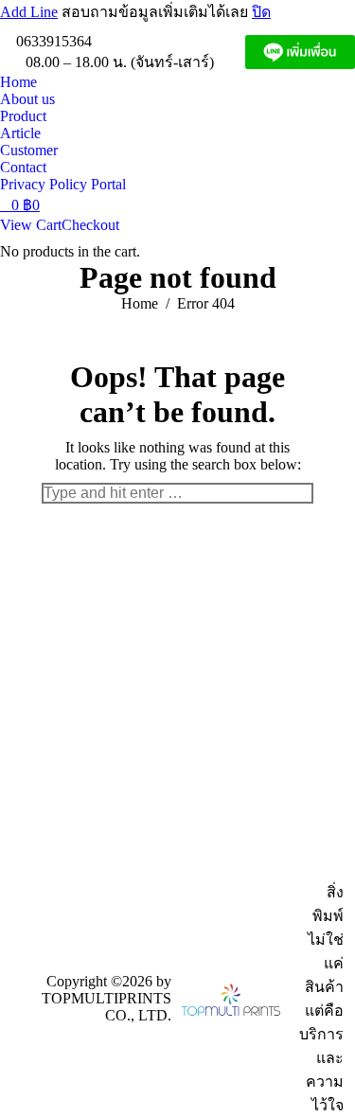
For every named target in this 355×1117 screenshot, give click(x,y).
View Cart (31, 225)
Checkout (90, 225)
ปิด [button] (261, 12)
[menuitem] (18, 82)
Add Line (29, 12)
